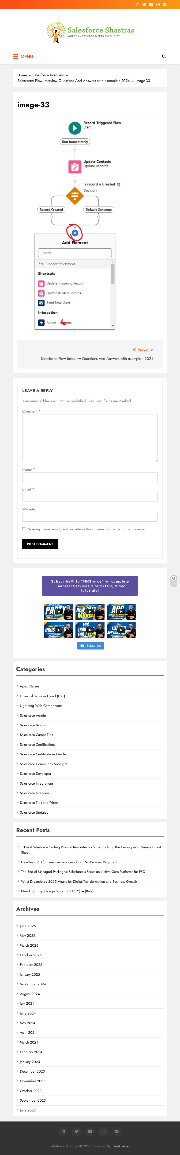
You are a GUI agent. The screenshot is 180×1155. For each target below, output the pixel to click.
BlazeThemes (121, 1146)
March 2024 (29, 1042)
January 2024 (30, 1061)
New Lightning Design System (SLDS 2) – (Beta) (57, 891)
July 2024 (27, 1003)
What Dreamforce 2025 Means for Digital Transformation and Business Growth (79, 881)
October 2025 (30, 955)
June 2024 (28, 1013)
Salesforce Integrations (36, 783)
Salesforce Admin (33, 715)
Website (28, 509)
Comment (31, 411)
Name (28, 469)
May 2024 (27, 1023)
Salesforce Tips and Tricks (39, 802)
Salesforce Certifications (37, 744)
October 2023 (30, 1090)
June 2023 (28, 1110)
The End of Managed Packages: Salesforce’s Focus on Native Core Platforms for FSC (83, 871)
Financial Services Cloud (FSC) (42, 696)
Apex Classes (29, 686)
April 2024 (28, 1032)
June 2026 (28, 926)
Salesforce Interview (34, 793)
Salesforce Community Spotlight (43, 764)
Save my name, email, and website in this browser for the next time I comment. (88, 529)
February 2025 (31, 964)
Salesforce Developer (35, 773)
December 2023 (32, 1071)
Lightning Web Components (41, 705)
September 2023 (33, 1100)
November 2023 (32, 1081)
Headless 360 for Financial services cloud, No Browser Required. (69, 862)
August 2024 (30, 993)
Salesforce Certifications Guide (43, 754)
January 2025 (30, 974)
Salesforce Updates (34, 812)
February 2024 (31, 1052)
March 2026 (29, 945)
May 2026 (27, 935)
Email (28, 489)
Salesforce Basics (32, 725)
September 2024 (33, 984)
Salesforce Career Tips (36, 734)
